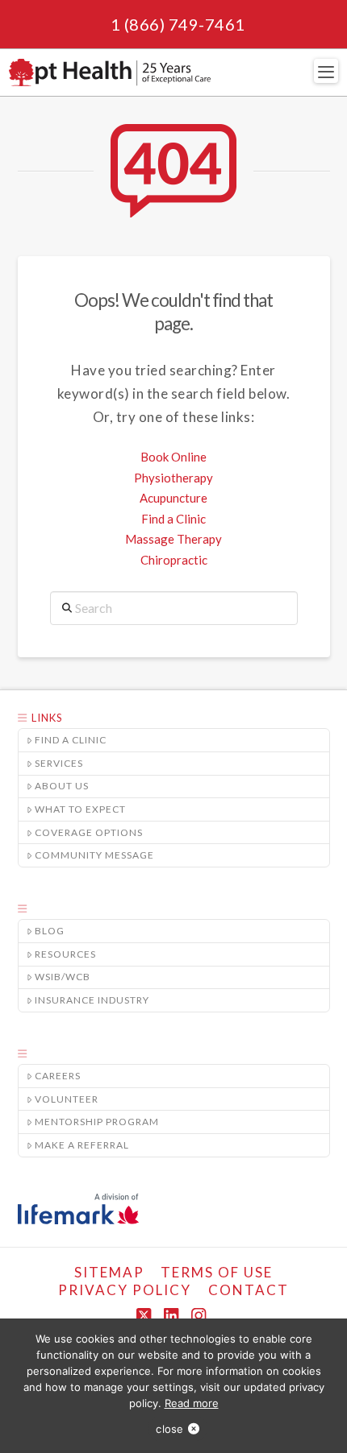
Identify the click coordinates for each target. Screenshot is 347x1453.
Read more (192, 1403)
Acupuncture (173, 498)
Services (59, 763)
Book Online (173, 456)
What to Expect (80, 809)
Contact (248, 1289)
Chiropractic (173, 560)
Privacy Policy (124, 1289)
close (169, 1428)
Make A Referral (82, 1145)
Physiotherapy (173, 477)
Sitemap (109, 1272)
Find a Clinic (173, 518)
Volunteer (66, 1099)
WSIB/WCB (62, 977)
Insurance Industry (92, 1000)
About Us (62, 786)
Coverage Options (89, 832)
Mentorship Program (97, 1122)
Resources (65, 954)
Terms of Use (217, 1272)
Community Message (94, 855)
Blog (50, 931)
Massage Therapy (173, 539)
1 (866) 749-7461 (178, 24)
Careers (58, 1076)
